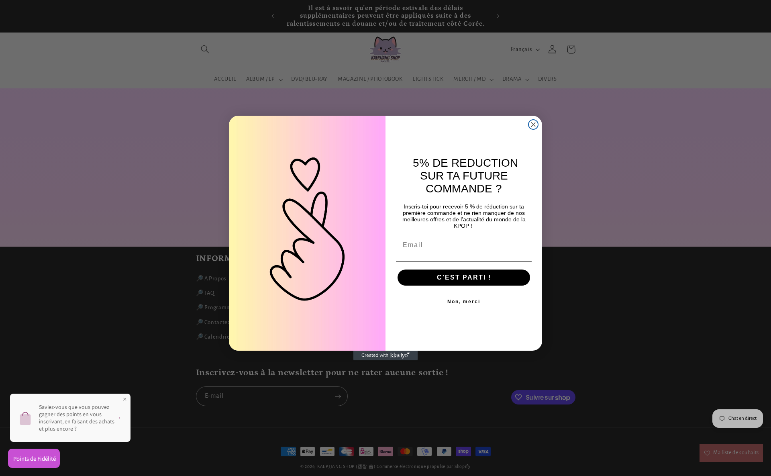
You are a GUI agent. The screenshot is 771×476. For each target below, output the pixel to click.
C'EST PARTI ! (464, 277)
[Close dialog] (533, 124)
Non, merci (463, 301)
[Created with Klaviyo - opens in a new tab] (385, 355)
